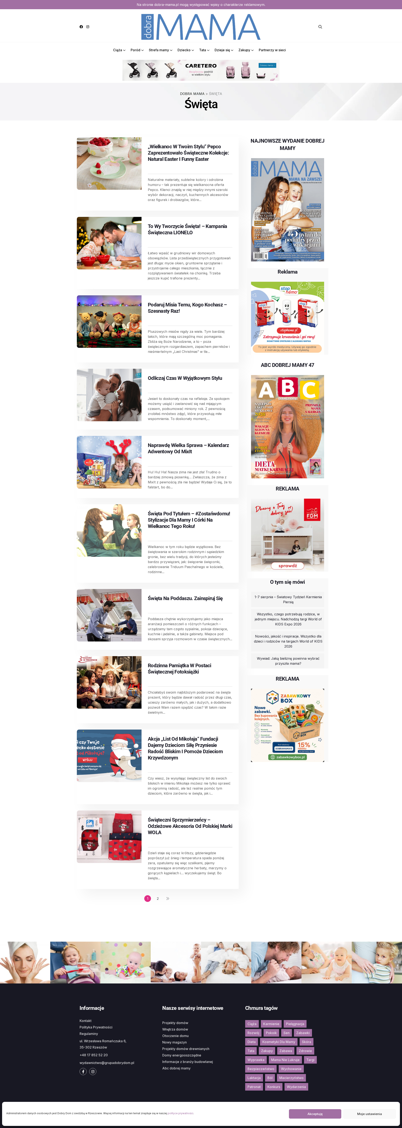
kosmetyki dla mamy (278, 1042)
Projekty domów (175, 1023)
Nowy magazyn (174, 1042)
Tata (202, 50)
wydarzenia (296, 1087)
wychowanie (291, 1069)
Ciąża (117, 50)
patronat (254, 1087)
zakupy (267, 1051)
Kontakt (85, 1021)
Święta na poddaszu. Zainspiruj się (185, 598)
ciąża (251, 1024)
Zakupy (244, 50)
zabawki (303, 1033)
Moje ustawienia (369, 1114)
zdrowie (305, 1051)
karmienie (271, 1024)
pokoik (271, 1033)
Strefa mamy (159, 50)
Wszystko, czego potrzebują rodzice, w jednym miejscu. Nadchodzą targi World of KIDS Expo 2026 (288, 619)
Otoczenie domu (175, 1036)
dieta (251, 1042)
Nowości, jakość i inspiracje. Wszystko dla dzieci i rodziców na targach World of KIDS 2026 (288, 641)
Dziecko (184, 50)
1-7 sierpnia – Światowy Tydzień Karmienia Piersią (288, 599)
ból (270, 1078)
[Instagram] (87, 26)
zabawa (286, 1051)
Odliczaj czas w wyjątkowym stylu (185, 378)
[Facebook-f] (83, 1071)
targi (310, 1060)
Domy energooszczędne (181, 1055)
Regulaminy (89, 1034)
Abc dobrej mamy (176, 1068)
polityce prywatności (180, 1113)
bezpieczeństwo (260, 1069)
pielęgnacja (295, 1024)
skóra (306, 1042)
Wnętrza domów (175, 1029)
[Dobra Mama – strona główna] (201, 26)
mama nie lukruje (285, 1060)
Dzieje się (222, 50)
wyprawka (255, 1060)
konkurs (273, 1087)
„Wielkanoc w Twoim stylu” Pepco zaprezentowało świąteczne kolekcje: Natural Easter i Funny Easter (188, 153)
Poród (135, 50)
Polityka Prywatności (96, 1027)
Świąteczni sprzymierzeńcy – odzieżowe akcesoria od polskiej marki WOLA (190, 826)
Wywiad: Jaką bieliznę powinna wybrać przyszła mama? (288, 661)
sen (286, 1033)
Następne (167, 898)
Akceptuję (315, 1114)
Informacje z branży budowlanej (187, 1062)
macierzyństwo (291, 1078)
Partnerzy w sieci (272, 50)
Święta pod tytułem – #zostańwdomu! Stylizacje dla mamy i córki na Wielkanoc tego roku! (189, 520)
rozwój (253, 1033)
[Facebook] (81, 26)
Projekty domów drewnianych (185, 1049)
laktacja (254, 1078)
